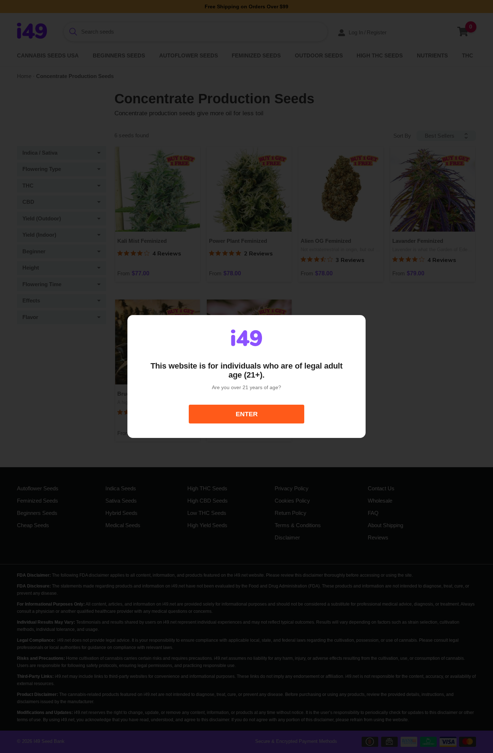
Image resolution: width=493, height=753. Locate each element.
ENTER (247, 414)
